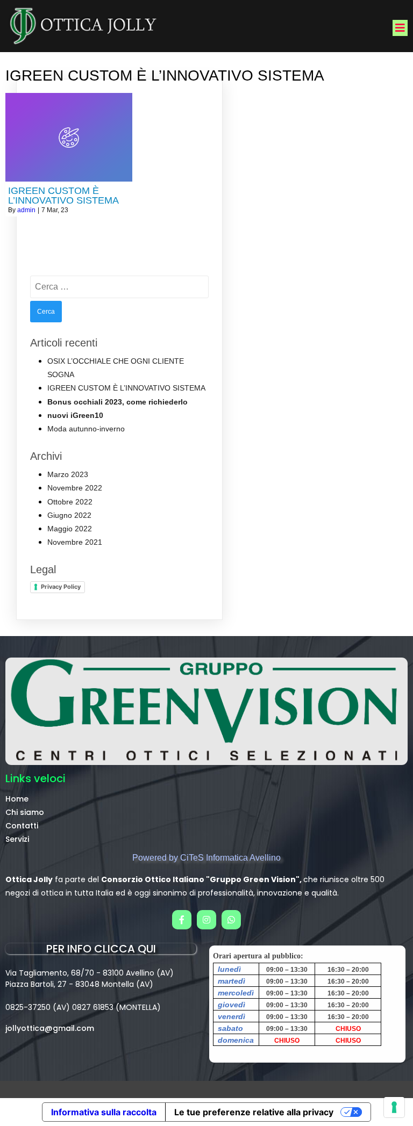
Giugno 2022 (69, 515)
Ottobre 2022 (69, 501)
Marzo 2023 (67, 474)
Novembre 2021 (74, 542)
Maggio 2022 (69, 528)
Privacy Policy (61, 586)
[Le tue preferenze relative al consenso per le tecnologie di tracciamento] (394, 1107)
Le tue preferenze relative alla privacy (253, 1112)
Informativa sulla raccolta (103, 1112)
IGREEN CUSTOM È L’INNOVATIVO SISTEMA (127, 388)
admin (26, 210)
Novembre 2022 (74, 487)
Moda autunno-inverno (86, 428)
